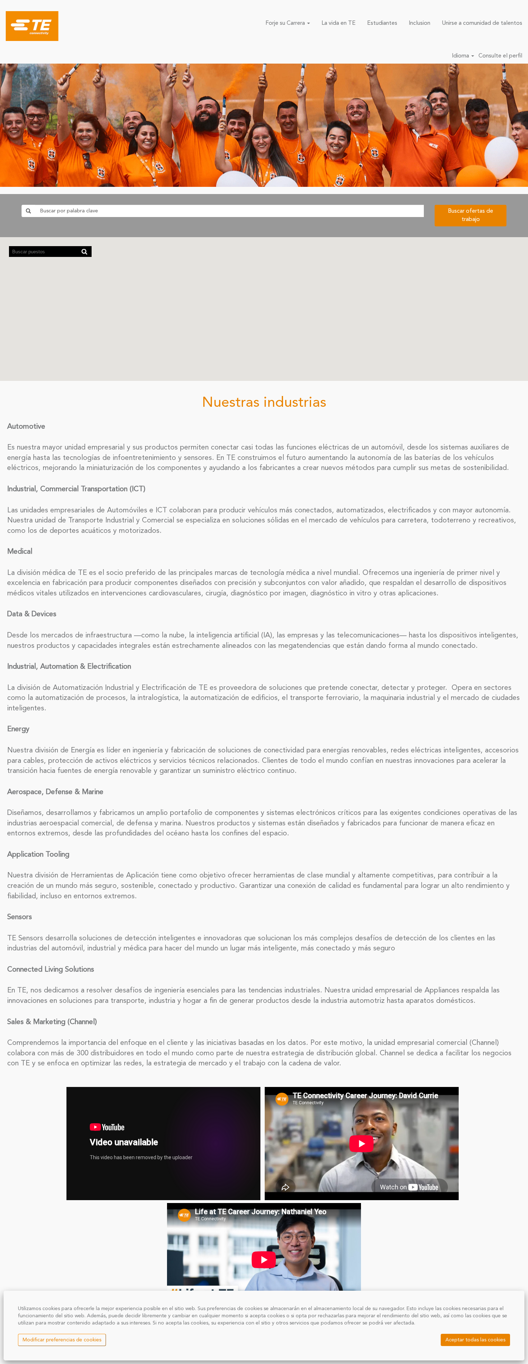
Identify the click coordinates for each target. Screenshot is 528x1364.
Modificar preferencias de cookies (62, 1339)
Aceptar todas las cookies (475, 1339)
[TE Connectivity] (32, 26)
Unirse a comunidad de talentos (482, 23)
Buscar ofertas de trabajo (470, 215)
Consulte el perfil (500, 56)
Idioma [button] (461, 56)
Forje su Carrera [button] (285, 23)
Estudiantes (382, 23)
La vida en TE (338, 23)
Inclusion (419, 23)
